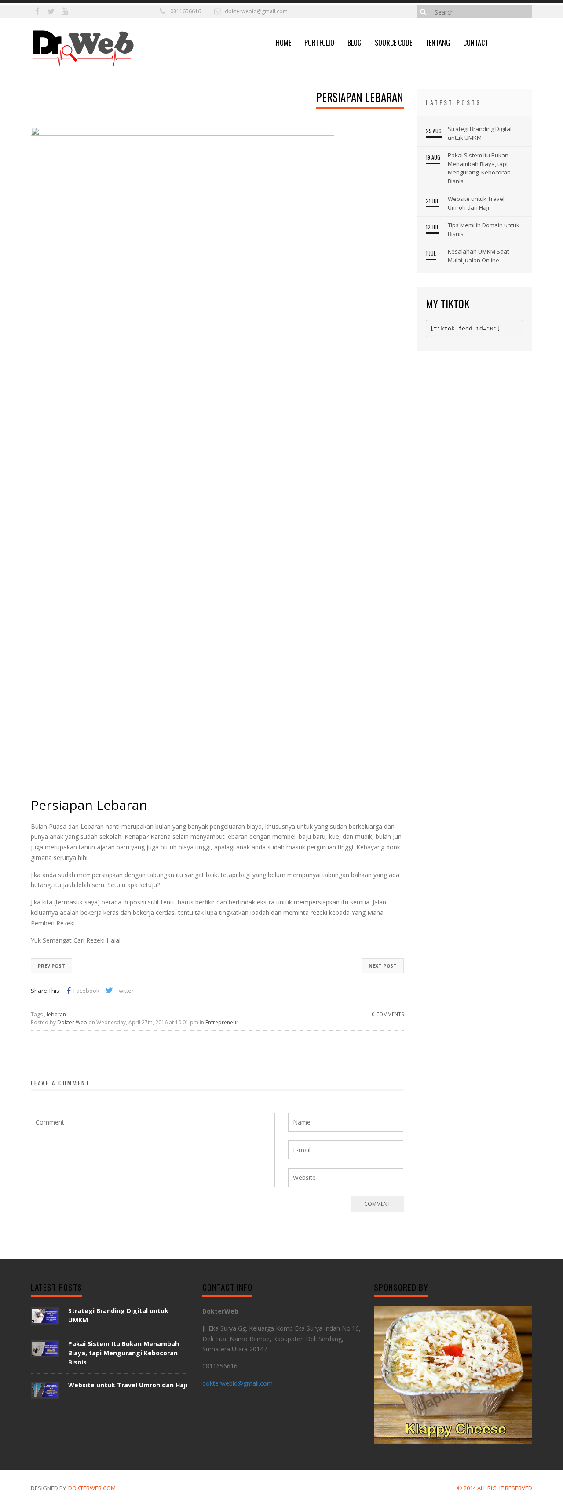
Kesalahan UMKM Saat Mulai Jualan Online (478, 255)
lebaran (56, 1014)
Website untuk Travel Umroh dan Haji (476, 203)
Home (283, 42)
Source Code (393, 42)
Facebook (86, 990)
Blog (354, 42)
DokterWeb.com (92, 1488)
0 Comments (388, 1014)
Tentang (437, 42)
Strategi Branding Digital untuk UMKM (480, 133)
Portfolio (319, 42)
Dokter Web (72, 1022)
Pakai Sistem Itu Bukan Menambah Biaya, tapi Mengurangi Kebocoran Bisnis (479, 168)
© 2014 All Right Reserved (494, 1488)
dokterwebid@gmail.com (256, 11)
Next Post (383, 965)
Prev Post (51, 965)
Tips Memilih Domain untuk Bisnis (483, 229)
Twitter (125, 990)
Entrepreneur (221, 1022)
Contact (475, 42)
